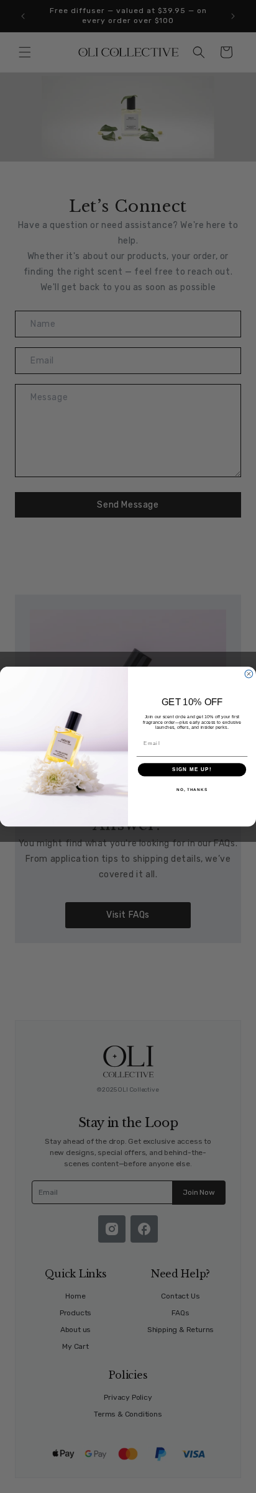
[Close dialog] (249, 674)
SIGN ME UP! (192, 769)
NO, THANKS (192, 789)
